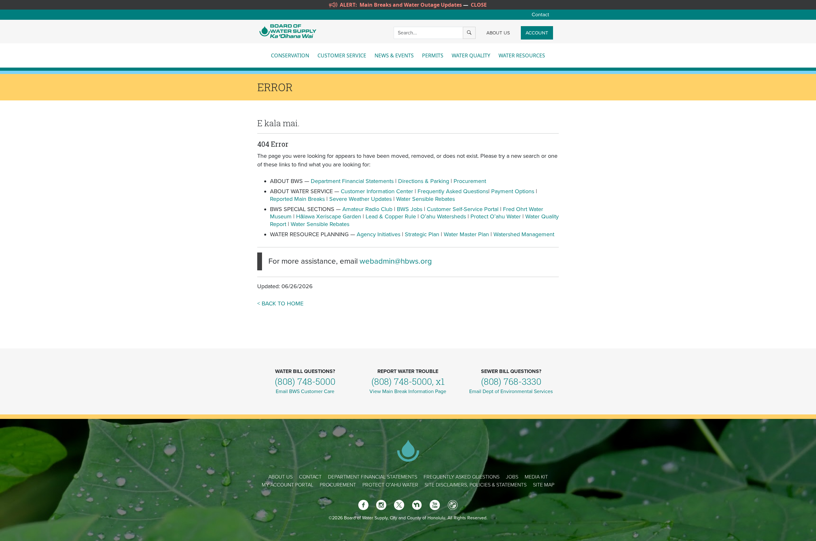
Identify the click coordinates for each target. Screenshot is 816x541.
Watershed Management (523, 234)
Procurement (470, 181)
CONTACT (310, 477)
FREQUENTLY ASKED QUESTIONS (461, 477)
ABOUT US (498, 33)
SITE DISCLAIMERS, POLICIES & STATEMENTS (476, 485)
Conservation (290, 55)
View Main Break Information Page (407, 391)
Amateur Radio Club (367, 209)
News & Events (394, 55)
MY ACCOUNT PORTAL (287, 485)
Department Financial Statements (352, 181)
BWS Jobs (409, 209)
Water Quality (471, 55)
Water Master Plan (466, 234)
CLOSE (479, 4)
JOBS (512, 477)
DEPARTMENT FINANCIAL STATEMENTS (372, 477)
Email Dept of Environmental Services (511, 391)
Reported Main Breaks (297, 198)
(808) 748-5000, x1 (408, 381)
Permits (432, 55)
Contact (540, 14)
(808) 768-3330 (511, 381)
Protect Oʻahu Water (496, 216)
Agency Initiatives (378, 234)
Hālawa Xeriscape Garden (328, 216)
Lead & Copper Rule (391, 216)
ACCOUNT (537, 33)
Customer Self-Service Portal (463, 209)
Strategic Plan (422, 234)
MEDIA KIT (536, 477)
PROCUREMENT (338, 485)
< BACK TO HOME (280, 303)
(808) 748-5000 (305, 381)
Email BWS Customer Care (305, 391)
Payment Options (512, 191)
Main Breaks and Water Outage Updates (411, 4)
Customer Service (341, 55)
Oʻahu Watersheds (443, 216)
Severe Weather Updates (360, 198)
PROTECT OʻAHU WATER (390, 485)
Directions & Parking (423, 181)
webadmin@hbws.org (396, 261)
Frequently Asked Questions (453, 191)
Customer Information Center (377, 191)
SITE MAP (543, 485)
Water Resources (522, 55)
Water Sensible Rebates (425, 198)
